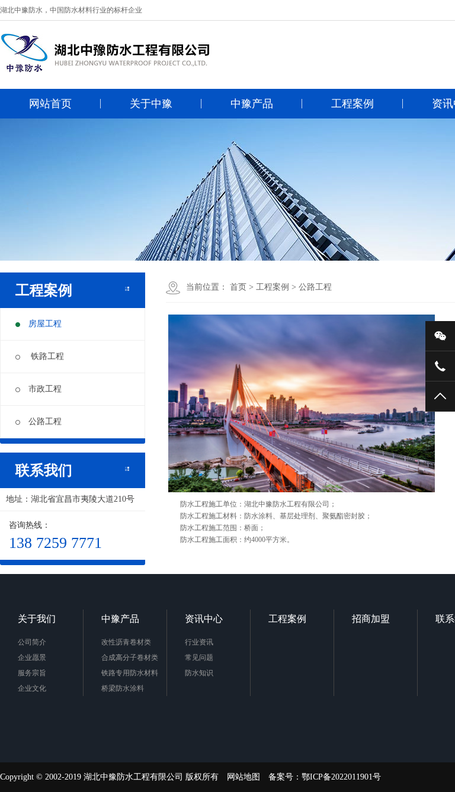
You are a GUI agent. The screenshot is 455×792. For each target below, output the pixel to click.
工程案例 (352, 104)
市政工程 (45, 388)
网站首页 (50, 104)
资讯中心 (204, 619)
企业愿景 (32, 657)
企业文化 (32, 688)
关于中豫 (151, 104)
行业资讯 (199, 642)
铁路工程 (46, 356)
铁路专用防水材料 (129, 673)
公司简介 (32, 642)
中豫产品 (251, 104)
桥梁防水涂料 (122, 688)
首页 (238, 287)
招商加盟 (371, 619)
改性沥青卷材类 (126, 642)
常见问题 (199, 657)
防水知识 (199, 673)
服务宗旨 (32, 673)
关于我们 (37, 619)
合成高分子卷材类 (129, 657)
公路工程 (45, 421)
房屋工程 (45, 323)
